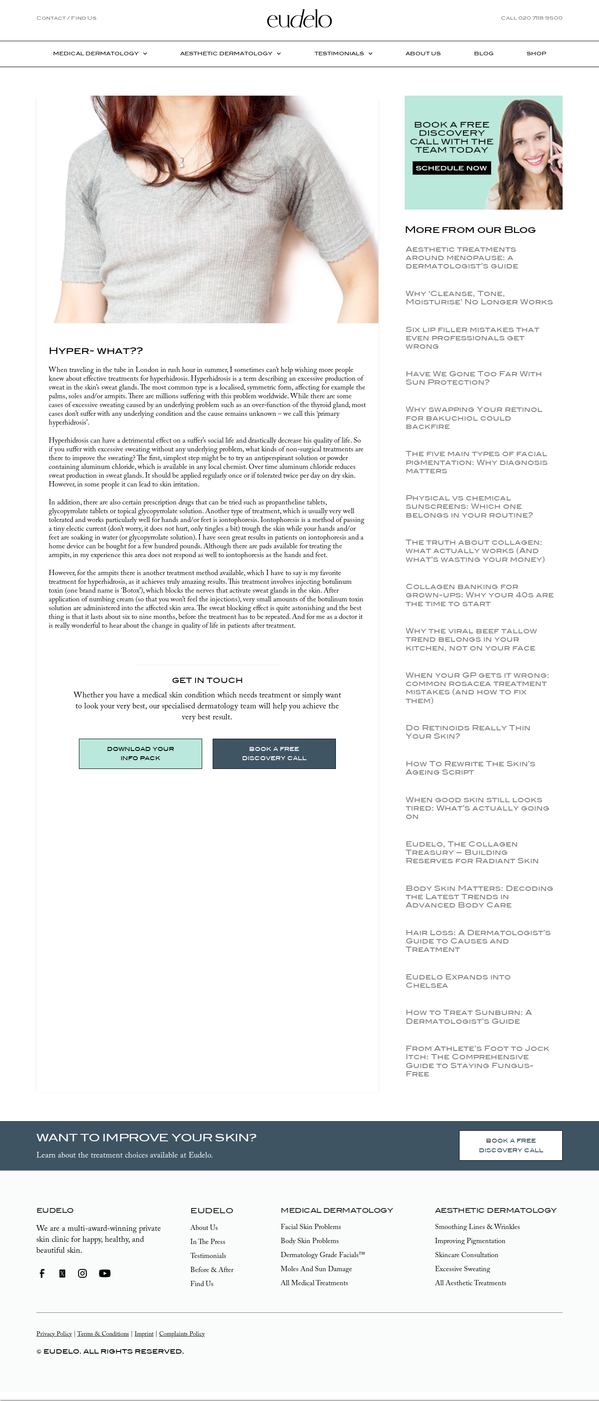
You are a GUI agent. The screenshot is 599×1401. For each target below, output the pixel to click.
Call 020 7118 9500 (532, 18)
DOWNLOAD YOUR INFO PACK (140, 754)
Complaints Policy (182, 1334)
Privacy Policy (54, 1334)
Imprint (144, 1334)
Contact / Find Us (66, 18)
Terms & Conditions (103, 1334)
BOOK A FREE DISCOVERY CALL (274, 754)
